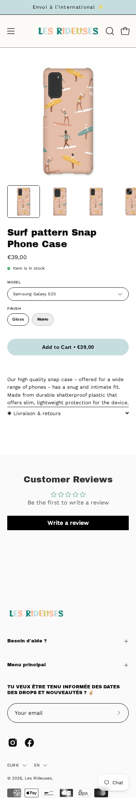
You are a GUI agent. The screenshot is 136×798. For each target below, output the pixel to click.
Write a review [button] (68, 522)
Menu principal (26, 664)
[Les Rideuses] (68, 31)
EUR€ (13, 765)
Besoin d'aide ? (27, 640)
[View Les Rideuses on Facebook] (29, 742)
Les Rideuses (38, 778)
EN (37, 765)
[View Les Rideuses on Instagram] (12, 742)
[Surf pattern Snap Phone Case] (23, 201)
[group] (68, 7)
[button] (109, 31)
